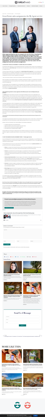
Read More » (5, 279)
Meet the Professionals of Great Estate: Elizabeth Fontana (12, 275)
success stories (23, 148)
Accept (35, 415)
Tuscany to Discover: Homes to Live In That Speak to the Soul (32, 275)
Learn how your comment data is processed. (22, 247)
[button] (7, 6)
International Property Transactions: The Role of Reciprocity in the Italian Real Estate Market (32, 365)
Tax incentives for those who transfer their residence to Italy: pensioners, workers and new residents (12, 389)
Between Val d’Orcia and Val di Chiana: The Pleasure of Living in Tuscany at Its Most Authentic (13, 296)
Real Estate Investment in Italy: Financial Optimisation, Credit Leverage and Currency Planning (31, 296)
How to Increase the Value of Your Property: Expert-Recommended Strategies (32, 389)
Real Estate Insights (10, 13)
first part (39, 57)
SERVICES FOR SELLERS (9, 207)
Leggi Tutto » (25, 370)
